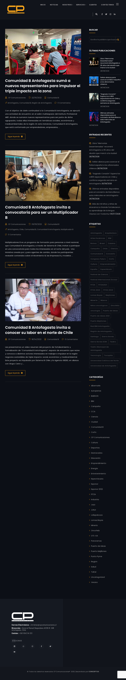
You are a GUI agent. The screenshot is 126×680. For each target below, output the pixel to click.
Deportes (95, 447)
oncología (95, 311)
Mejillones (110, 295)
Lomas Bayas (96, 295)
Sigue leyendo (14, 136)
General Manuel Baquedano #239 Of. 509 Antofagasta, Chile (33, 629)
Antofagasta (13, 103)
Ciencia (94, 416)
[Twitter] (50, 646)
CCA (93, 411)
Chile (21, 229)
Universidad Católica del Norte (105, 360)
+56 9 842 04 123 (22, 633)
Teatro (113, 342)
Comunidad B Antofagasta (48, 229)
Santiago (95, 336)
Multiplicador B (67, 229)
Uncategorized (98, 577)
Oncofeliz (115, 305)
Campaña (95, 248)
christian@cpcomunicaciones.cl (34, 625)
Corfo (111, 259)
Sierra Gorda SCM (99, 342)
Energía (94, 468)
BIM (109, 238)
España (94, 269)
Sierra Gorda (108, 336)
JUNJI (93, 509)
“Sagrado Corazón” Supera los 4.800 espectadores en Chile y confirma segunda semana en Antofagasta (110, 98)
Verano (94, 582)
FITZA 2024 (108, 290)
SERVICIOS (80, 5)
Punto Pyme (96, 556)
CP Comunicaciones (17, 97)
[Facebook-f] (41, 646)
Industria (95, 499)
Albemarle (95, 385)
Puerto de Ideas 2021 (100, 316)
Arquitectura (111, 233)
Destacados (96, 453)
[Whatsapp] (23, 646)
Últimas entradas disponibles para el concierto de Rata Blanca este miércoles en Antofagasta (110, 117)
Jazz (93, 504)
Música (104, 300)
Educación (95, 458)
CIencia (114, 248)
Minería (94, 300)
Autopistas (96, 390)
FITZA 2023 (95, 290)
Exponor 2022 (97, 489)
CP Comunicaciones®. (62, 672)
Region (94, 561)
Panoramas (96, 541)
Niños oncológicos (99, 305)
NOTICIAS (54, 5)
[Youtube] (14, 651)
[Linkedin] (14, 646)
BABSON (94, 396)
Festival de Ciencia (99, 274)
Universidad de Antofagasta (103, 366)
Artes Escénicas (98, 238)
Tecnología (96, 355)
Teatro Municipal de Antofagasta (100, 348)
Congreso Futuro (98, 259)
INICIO (43, 5)
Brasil (102, 243)
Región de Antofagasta (42, 103)
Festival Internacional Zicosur (104, 279)
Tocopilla (108, 355)
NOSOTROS (67, 5)
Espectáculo (106, 269)
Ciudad (94, 422)
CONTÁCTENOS (107, 5)
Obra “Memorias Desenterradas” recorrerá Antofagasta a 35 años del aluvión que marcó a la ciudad (110, 63)
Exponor (94, 484)
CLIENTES (93, 5)
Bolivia (94, 243)
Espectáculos (97, 478)
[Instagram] (32, 646)
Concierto (110, 254)
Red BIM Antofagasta (100, 326)
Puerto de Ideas (110, 311)
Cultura (94, 264)
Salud (93, 566)
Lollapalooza (96, 515)
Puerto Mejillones (98, 321)
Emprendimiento (108, 264)
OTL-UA (94, 535)
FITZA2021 (102, 285)
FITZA (93, 285)
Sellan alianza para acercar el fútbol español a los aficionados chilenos (110, 80)
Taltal (93, 572)
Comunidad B (53, 97)
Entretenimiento (98, 473)
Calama (111, 243)
